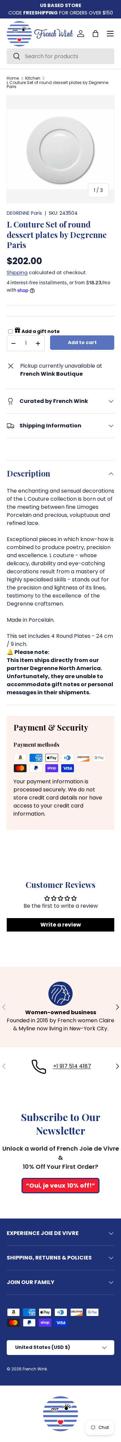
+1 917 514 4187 (72, 1066)
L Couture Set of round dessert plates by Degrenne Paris (57, 85)
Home (13, 78)
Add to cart (82, 342)
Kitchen (32, 78)
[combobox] (60, 56)
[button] (95, 33)
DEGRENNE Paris (24, 213)
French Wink (35, 1369)
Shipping (17, 272)
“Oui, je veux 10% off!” (60, 1185)
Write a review (60, 925)
